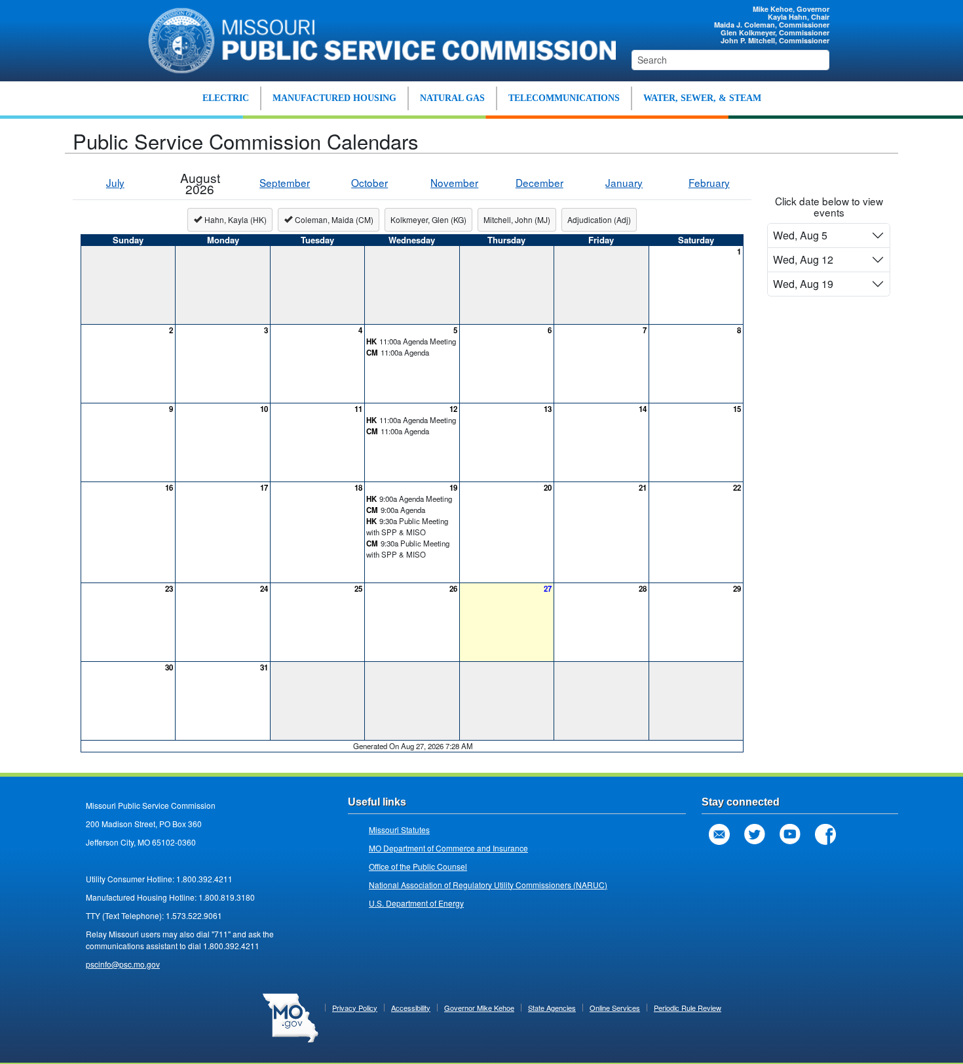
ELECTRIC (225, 98)
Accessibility (410, 1007)
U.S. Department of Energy (416, 903)
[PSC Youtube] (790, 834)
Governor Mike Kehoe (479, 1007)
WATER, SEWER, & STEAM (702, 98)
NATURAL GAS (452, 98)
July (115, 182)
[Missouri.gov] (290, 1016)
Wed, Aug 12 (803, 259)
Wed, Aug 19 (803, 283)
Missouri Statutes (399, 829)
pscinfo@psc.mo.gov (123, 964)
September (284, 182)
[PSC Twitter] (754, 834)
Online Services (615, 1007)
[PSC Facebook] (825, 834)
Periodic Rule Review (687, 1007)
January (624, 182)
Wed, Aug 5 (800, 235)
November (454, 182)
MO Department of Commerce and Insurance (448, 847)
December (539, 182)
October (369, 182)
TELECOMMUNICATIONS (564, 98)
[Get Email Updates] (719, 834)
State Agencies (552, 1007)
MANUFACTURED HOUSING (334, 98)
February (709, 182)
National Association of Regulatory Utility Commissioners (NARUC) (488, 884)
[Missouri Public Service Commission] (375, 38)
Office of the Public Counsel (418, 866)
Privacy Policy (354, 1007)
